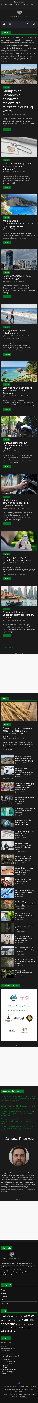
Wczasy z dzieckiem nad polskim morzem (15, 332)
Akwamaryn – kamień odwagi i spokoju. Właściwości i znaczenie (25, 811)
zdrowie (13, 1331)
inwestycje (7, 724)
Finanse (3, 1290)
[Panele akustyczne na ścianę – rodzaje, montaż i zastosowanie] (7, 796)
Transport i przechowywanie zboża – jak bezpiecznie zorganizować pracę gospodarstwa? (17, 732)
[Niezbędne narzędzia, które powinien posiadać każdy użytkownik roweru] (19, 475)
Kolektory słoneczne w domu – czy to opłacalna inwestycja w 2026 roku (25, 950)
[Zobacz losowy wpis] (34, 24)
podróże (6, 87)
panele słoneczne (11, 1328)
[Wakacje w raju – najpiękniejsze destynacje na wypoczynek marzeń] (19, 195)
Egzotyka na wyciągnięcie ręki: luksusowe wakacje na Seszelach (18, 390)
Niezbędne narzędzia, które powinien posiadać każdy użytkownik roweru (17, 502)
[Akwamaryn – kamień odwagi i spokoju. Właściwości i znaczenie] (7, 808)
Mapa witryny (5, 1359)
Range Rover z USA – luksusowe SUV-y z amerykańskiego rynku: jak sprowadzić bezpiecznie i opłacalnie (24, 772)
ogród (3, 1328)
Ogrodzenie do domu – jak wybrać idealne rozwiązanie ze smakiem (25, 961)
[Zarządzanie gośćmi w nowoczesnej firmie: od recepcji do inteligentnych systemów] (7, 842)
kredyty (19, 1324)
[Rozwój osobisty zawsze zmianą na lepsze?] (7, 879)
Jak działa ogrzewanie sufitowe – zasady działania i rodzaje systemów (24, 938)
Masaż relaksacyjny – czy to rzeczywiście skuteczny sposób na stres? (24, 870)
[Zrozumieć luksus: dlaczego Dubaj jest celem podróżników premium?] (19, 587)
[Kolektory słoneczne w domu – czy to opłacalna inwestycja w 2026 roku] (7, 947)
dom (7, 1315)
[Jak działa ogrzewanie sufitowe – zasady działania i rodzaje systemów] (7, 935)
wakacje (30, 229)
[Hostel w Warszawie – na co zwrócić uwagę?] (19, 251)
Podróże (4, 1297)
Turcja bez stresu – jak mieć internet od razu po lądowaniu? (17, 166)
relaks (12, 338)
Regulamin (4, 1366)
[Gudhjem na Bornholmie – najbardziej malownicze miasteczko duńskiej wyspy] (19, 65)
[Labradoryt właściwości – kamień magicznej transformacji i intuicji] (7, 819)
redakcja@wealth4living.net (10, 1356)
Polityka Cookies (6, 1363)
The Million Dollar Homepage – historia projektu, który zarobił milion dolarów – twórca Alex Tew (25, 787)
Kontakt (3, 1374)
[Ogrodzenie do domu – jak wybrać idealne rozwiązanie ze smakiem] (7, 958)
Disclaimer (4, 1368)
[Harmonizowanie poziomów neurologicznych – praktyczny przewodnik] (7, 889)
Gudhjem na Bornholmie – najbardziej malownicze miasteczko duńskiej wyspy (18, 101)
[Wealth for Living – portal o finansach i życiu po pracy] (4, 24)
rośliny (26, 1328)
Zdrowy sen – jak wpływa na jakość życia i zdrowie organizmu (24, 927)
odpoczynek (6, 338)
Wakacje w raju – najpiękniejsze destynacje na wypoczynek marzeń (18, 223)
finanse (30, 1315)
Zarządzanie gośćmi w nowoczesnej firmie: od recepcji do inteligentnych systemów (23, 846)
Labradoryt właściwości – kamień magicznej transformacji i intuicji (23, 822)
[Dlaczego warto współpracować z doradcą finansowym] (7, 970)
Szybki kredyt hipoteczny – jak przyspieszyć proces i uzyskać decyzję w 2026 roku (25, 904)
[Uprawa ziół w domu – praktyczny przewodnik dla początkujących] (7, 912)
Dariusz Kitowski (21, 114)
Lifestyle (4, 1300)
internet (3, 1320)
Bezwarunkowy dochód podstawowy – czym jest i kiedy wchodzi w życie (23, 859)
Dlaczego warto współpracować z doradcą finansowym (24, 973)
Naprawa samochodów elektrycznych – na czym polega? (15, 445)
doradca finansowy (18, 1316)
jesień (19, 1320)
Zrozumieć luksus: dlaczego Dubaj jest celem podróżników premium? (18, 614)
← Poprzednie (7, 647)
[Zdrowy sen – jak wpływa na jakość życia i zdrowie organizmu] (7, 924)
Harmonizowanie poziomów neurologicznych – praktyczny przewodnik (25, 892)
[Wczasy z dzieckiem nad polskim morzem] (19, 305)
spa (29, 1328)
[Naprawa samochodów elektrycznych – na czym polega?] (19, 417)
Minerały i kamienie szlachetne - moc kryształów (17, 1111)
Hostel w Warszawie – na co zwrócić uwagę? (17, 277)
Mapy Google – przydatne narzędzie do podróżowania (17, 559)
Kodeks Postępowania (8, 1370)
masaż (25, 1324)
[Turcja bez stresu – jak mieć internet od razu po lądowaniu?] (19, 138)
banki (3, 1316)
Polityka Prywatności (8, 1362)
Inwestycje (4, 1303)
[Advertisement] (19, 673)
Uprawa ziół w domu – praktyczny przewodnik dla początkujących (24, 915)
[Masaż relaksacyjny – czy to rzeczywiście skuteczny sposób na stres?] (7, 867)
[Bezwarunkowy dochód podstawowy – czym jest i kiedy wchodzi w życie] (7, 856)
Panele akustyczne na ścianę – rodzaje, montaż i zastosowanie (25, 799)
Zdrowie (3, 1293)
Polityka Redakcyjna (7, 1372)
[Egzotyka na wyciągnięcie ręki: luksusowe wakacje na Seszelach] (19, 362)
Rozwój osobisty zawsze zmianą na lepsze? (23, 880)
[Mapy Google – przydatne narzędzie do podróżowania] (19, 532)
